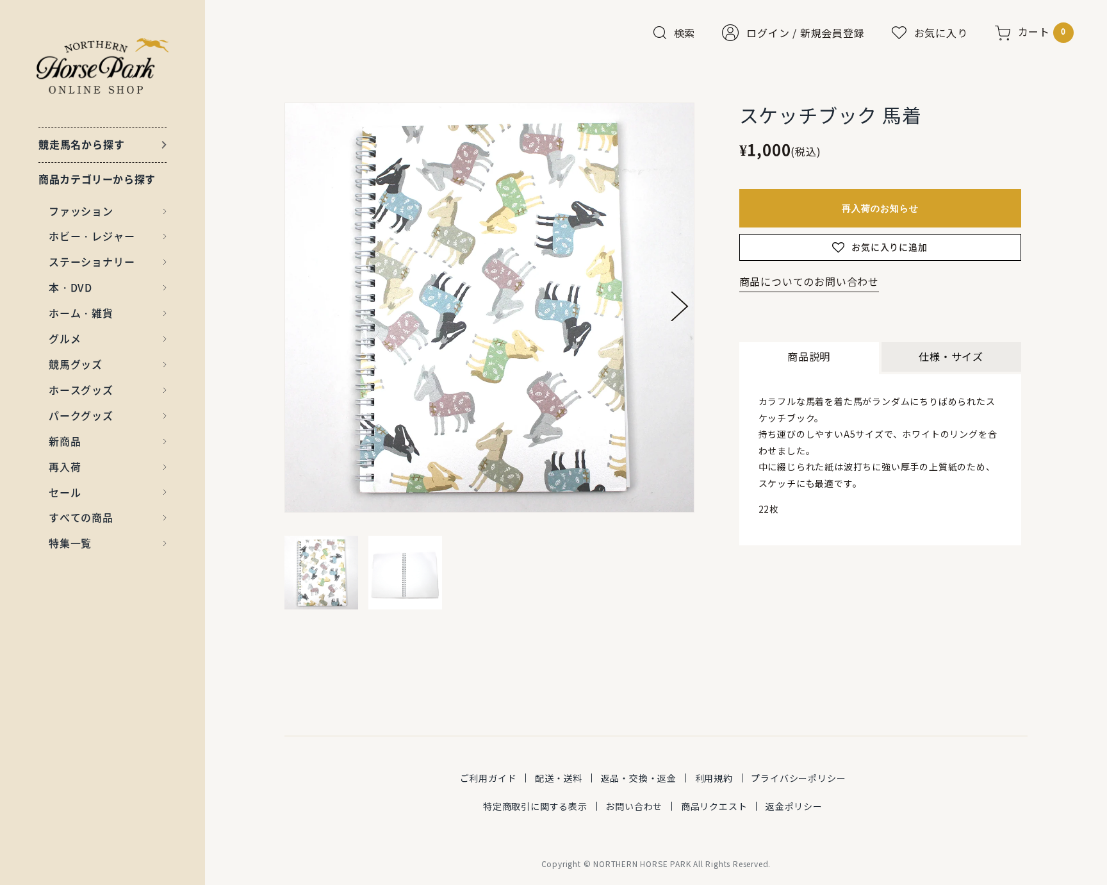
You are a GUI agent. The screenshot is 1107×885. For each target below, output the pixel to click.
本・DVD (70, 287)
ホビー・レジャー (92, 236)
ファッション (81, 211)
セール (65, 492)
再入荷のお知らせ (880, 208)
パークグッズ (81, 415)
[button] (679, 306)
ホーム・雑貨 (81, 312)
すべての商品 (81, 517)
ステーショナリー (92, 261)
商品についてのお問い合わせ (809, 281)
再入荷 (65, 466)
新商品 (65, 441)
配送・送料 (558, 778)
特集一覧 (70, 542)
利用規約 (714, 778)
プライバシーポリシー (798, 778)
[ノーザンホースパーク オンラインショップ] (103, 66)
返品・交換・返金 (638, 778)
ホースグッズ (81, 389)
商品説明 (808, 356)
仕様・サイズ (951, 356)
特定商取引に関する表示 (535, 806)
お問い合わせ (633, 806)
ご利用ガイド (488, 778)
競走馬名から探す (81, 144)
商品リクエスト (714, 806)
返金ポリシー (794, 806)
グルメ (65, 338)
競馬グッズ (75, 364)
